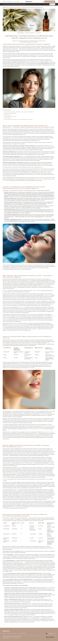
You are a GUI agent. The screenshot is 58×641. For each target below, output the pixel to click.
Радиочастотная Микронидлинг (10, 113)
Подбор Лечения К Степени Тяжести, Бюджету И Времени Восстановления (18, 119)
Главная (4, 1)
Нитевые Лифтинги (7, 117)
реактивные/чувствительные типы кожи (34, 428)
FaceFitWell (42, 200)
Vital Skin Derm (47, 295)
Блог (18, 1)
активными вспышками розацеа (49, 426)
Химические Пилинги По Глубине (10, 116)
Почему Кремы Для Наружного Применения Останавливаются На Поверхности (19, 111)
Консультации (9, 1)
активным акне (5, 318)
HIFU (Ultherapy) (7, 114)
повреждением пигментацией (47, 432)
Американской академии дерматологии (32, 62)
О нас (14, 1)
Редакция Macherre (20, 32)
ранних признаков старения (39, 179)
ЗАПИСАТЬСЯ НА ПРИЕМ (49, 1)
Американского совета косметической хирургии (41, 170)
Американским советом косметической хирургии (17, 324)
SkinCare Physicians (16, 196)
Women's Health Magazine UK (49, 284)
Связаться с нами (23, 633)
